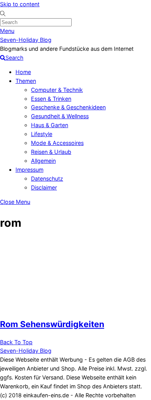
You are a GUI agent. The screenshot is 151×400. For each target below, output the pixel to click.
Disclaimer (44, 187)
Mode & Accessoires (57, 143)
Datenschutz (47, 178)
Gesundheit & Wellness (60, 116)
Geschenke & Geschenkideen (68, 107)
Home (23, 72)
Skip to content (19, 4)
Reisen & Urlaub (51, 151)
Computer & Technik (57, 89)
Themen (25, 81)
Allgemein (43, 160)
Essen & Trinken (51, 98)
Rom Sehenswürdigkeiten (52, 324)
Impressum (29, 169)
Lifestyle (41, 134)
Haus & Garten (49, 125)
